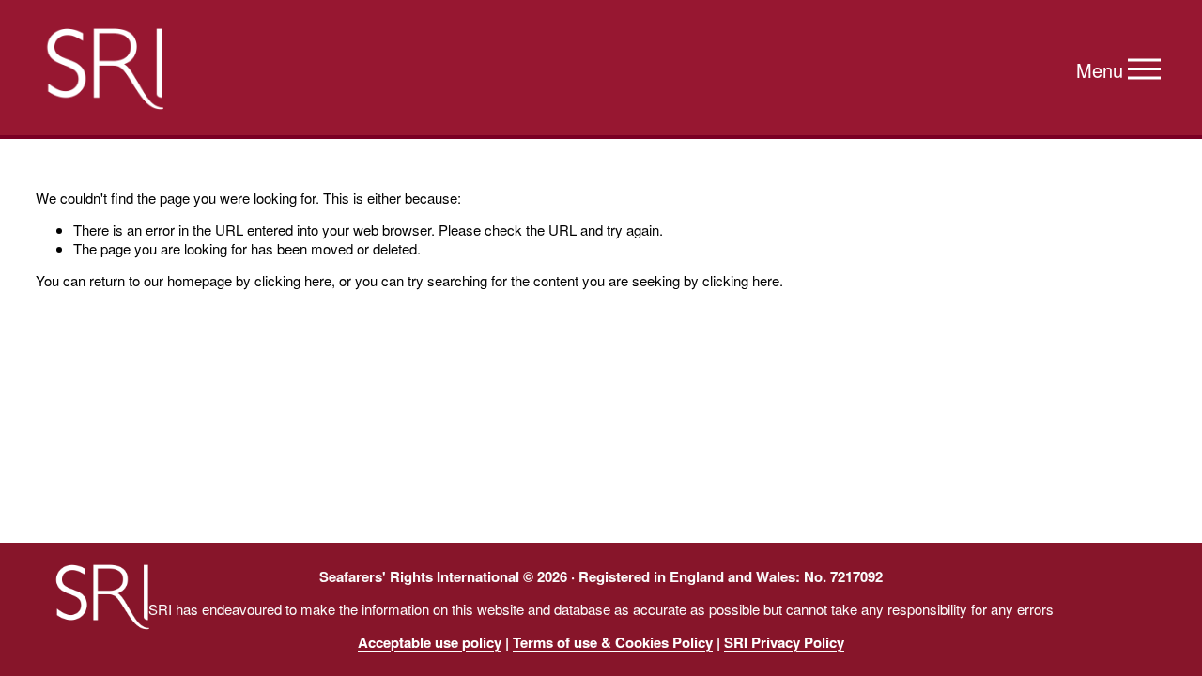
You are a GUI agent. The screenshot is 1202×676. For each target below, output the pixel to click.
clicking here (292, 280)
